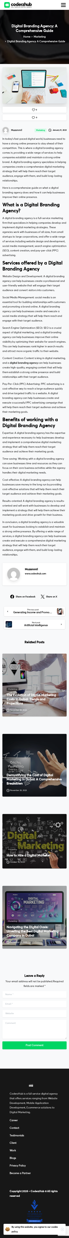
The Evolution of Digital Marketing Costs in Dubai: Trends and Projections (31, 699)
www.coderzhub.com (35, 574)
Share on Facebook (25, 597)
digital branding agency (24, 363)
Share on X (51, 597)
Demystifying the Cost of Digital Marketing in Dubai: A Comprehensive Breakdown (34, 779)
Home (26, 36)
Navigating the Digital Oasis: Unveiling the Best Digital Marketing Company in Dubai (33, 931)
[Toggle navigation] (63, 5)
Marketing (40, 36)
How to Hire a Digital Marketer (28, 855)
